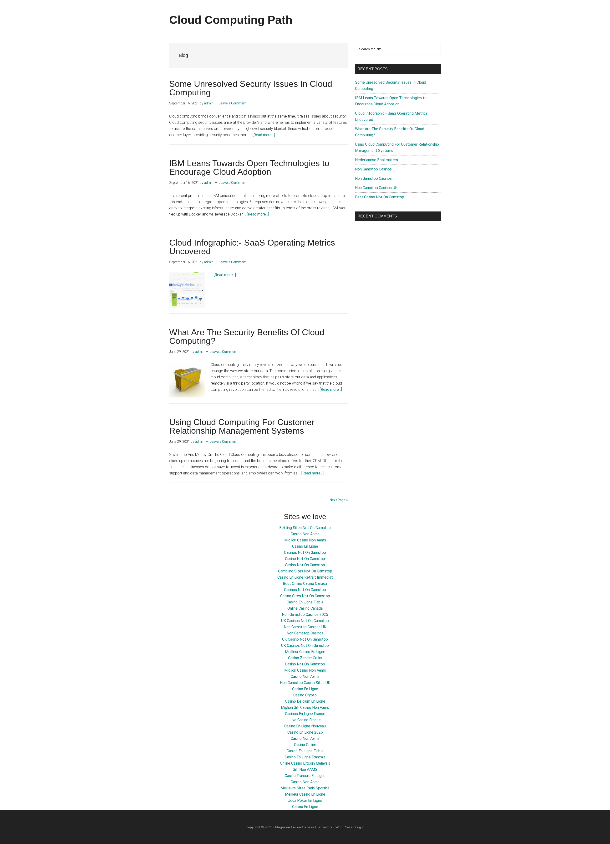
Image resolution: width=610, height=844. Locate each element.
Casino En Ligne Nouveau (305, 726)
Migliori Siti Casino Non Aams (305, 707)
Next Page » (339, 500)
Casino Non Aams (305, 534)
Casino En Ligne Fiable (305, 602)
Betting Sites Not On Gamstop (305, 527)
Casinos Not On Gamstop (305, 552)
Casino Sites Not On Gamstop (305, 596)
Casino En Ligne (305, 546)
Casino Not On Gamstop (305, 558)
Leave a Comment (233, 103)
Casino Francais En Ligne (305, 775)
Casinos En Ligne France (305, 713)
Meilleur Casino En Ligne (305, 651)
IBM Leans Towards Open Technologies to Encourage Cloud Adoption (249, 167)
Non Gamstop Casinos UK (376, 187)
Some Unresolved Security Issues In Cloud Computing (250, 88)
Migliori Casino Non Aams (305, 540)
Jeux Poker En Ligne (305, 800)
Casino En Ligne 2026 (305, 732)
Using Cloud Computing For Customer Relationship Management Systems (242, 426)
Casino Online (305, 744)
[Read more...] (264, 135)
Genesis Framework (317, 827)
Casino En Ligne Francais (305, 757)
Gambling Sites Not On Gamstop (305, 571)
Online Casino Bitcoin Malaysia (305, 763)
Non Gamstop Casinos (373, 169)
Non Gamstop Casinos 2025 (305, 614)
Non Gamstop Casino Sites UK (305, 682)
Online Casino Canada (305, 608)
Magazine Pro (285, 827)
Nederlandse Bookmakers (376, 160)
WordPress (344, 827)
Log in (360, 827)
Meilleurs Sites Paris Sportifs (305, 788)
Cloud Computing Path (230, 20)
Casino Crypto (305, 695)
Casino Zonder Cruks (305, 658)
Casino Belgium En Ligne (305, 701)
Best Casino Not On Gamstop (379, 197)
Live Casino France (305, 720)
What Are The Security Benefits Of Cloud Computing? (246, 336)
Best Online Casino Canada (305, 583)
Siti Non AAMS (305, 769)
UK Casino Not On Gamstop (305, 639)
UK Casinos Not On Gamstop (305, 620)
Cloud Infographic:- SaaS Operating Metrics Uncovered (252, 247)
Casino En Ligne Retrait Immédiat (305, 577)
